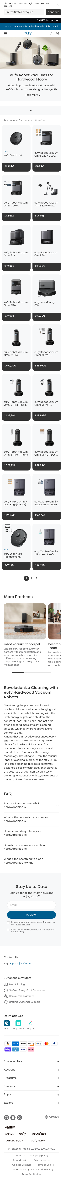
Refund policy (21, 1160)
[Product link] (16, 137)
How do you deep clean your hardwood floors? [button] (22, 833)
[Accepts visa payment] (23, 1049)
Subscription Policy (42, 1170)
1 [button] (26, 578)
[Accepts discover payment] (31, 1043)
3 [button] (36, 578)
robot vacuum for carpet (22, 644)
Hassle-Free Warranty (21, 996)
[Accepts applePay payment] (23, 1043)
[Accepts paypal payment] (54, 1043)
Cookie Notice (18, 1170)
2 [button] (31, 578)
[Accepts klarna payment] (31, 1049)
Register (31, 915)
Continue (53, 12)
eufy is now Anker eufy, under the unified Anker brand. (31, 26)
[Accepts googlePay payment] (38, 1043)
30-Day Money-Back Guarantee (27, 990)
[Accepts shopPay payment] (7, 1049)
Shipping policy (39, 1156)
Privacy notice (42, 1160)
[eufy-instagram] (6, 1117)
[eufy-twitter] (19, 1117)
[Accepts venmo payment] (15, 1049)
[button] (57, 4)
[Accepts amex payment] (15, 1043)
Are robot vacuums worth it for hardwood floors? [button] (23, 805)
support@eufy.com (20, 963)
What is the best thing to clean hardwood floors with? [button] (23, 861)
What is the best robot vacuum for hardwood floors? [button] (26, 819)
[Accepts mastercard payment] (46, 1043)
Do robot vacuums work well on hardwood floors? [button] (24, 847)
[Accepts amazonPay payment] (7, 1043)
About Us (20, 1156)
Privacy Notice (23, 924)
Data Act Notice (31, 1174)
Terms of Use (49, 922)
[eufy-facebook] (13, 1117)
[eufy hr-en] (27, 33)
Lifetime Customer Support (24, 1002)
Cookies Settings (21, 1165)
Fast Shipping (17, 984)
